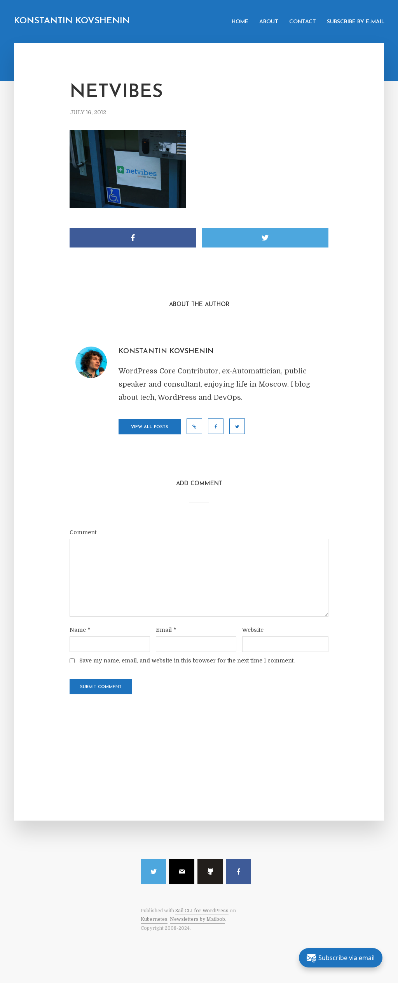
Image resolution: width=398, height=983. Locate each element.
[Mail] (181, 871)
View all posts (149, 427)
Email (166, 630)
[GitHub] (210, 871)
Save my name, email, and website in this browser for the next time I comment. (187, 660)
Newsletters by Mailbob (197, 919)
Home (240, 22)
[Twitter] (153, 871)
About (268, 22)
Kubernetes (154, 919)
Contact (302, 22)
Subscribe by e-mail (355, 22)
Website (253, 630)
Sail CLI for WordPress (202, 910)
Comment (83, 532)
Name (80, 630)
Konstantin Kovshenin (72, 21)
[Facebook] (238, 871)
